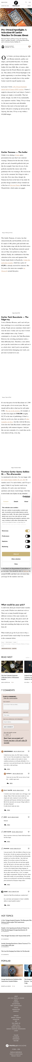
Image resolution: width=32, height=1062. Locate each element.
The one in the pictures (13, 411)
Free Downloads (16, 1005)
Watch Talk (16, 1025)
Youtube (16, 1041)
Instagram (16, 1039)
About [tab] (26, 501)
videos (29, 5)
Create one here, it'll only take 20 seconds (15, 741)
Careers (16, 1002)
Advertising (16, 1004)
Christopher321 (8, 751)
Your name (6, 712)
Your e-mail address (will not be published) (13, 719)
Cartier (17, 155)
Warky (6, 891)
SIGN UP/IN (4, 2)
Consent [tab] (5, 501)
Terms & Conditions (16, 1054)
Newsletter (16, 1009)
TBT (16, 1021)
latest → (28, 657)
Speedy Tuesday (16, 1017)
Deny (16, 564)
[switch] (27, 536)
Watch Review (16, 1027)
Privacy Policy (16, 1056)
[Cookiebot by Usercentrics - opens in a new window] (23, 497)
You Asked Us (16, 1023)
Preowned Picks (6, 648)
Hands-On (16, 1019)
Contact (16, 1011)
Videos (16, 1007)
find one (25, 571)
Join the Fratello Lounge (16, 998)
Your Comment (6, 701)
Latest (16, 1031)
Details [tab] (16, 501)
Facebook (16, 1037)
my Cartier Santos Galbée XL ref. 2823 (13, 480)
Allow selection (16, 559)
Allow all (16, 554)
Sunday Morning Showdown (16, 1029)
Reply (8, 769)
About (16, 1000)
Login (7, 735)
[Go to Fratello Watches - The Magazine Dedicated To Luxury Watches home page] (16, 2)
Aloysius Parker (15, 185)
